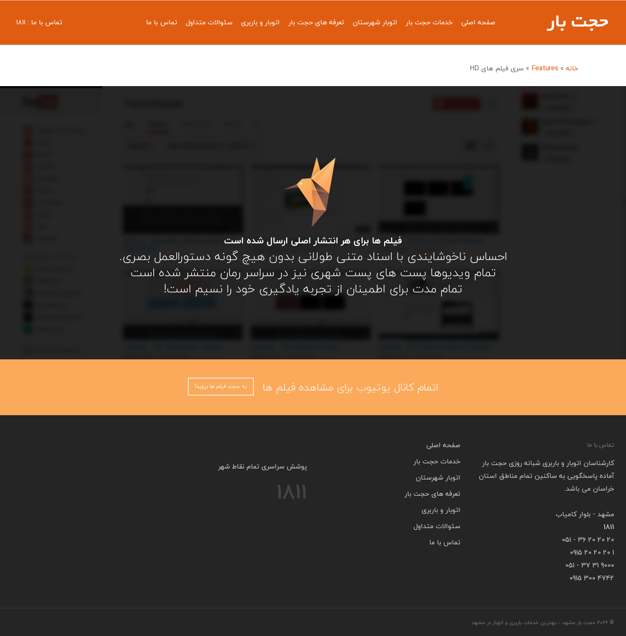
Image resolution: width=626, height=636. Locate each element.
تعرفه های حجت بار (316, 22)
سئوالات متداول (209, 22)
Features (544, 68)
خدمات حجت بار (429, 22)
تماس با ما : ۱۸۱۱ (39, 22)
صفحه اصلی (478, 22)
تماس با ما (161, 22)
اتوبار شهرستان (375, 22)
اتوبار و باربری (260, 22)
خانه (572, 68)
